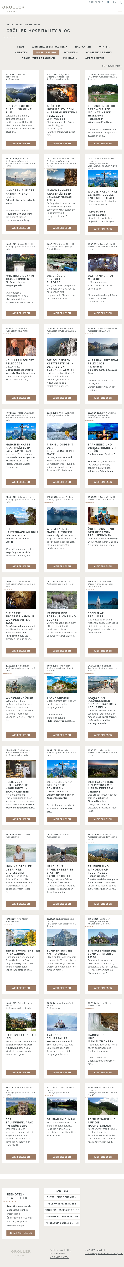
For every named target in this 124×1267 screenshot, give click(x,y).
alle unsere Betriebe (62, 1203)
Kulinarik (70, 58)
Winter (104, 46)
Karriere (62, 1190)
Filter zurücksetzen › (112, 66)
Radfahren (83, 46)
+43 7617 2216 (59, 1257)
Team (20, 46)
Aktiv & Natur (95, 58)
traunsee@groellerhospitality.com (104, 1253)
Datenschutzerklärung (62, 1216)
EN (114, 2)
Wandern (71, 52)
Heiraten (21, 52)
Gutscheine (96, 2)
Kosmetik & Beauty (99, 52)
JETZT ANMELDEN (21, 1233)
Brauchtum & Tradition (38, 58)
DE (108, 2)
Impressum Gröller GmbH (62, 1223)
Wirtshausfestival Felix (49, 46)
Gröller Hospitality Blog (62, 1210)
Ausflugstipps (46, 52)
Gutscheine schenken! (62, 1197)
